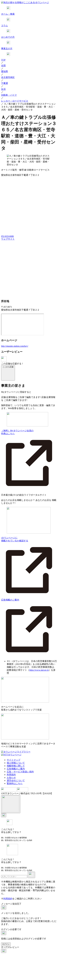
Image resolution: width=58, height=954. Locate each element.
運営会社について (16, 780)
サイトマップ (13, 760)
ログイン (6, 944)
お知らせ (11, 777)
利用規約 (11, 774)
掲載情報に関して (16, 766)
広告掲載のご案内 (16, 769)
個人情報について (16, 763)
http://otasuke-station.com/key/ (14, 346)
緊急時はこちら (15, 783)
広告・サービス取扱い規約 (20, 771)
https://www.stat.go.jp (39, 670)
